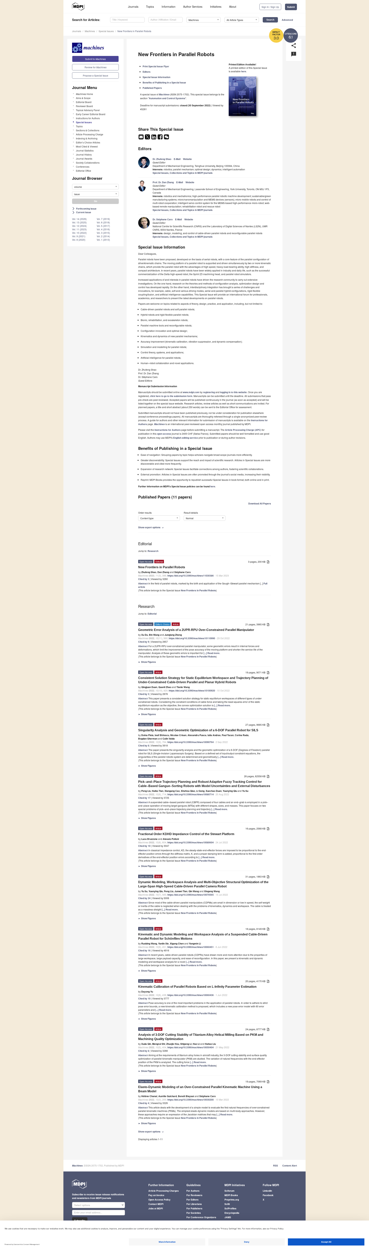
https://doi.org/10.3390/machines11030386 (190, 575)
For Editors (192, 1199)
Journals (133, 6)
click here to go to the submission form (171, 396)
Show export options (151, 527)
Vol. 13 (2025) (79, 222)
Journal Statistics (85, 150)
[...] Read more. (212, 653)
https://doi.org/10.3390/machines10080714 (190, 794)
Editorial (152, 613)
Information (168, 6)
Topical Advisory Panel (88, 110)
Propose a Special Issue (95, 75)
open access (164, 433)
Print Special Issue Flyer (156, 66)
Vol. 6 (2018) (103, 222)
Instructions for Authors (88, 118)
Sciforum (229, 1190)
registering (209, 392)
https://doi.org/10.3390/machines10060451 (190, 947)
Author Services (192, 6)
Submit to (95, 59)
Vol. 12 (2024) (79, 225)
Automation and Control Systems (167, 98)
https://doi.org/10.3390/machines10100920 (192, 690)
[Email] (141, 138)
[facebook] (160, 138)
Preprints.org (231, 1199)
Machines (90, 31)
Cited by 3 (143, 579)
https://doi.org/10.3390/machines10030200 (190, 1099)
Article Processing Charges (163, 1190)
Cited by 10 (144, 846)
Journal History (84, 154)
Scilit (227, 1204)
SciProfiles (230, 1208)
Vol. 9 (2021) (78, 236)
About (232, 6)
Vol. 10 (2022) (79, 232)
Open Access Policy (159, 1199)
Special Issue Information (156, 77)
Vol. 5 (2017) (103, 225)
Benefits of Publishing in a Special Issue (164, 82)
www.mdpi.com (191, 392)
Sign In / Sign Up (270, 6)
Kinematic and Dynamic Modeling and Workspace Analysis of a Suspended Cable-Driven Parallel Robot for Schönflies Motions (203, 936)
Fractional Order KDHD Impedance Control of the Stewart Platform (186, 834)
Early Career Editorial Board (90, 114)
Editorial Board (83, 102)
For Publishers (194, 1208)
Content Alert (289, 1165)
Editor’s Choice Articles (88, 142)
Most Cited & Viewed (87, 146)
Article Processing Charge (89, 134)
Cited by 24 (144, 898)
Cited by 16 (144, 950)
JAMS (227, 1217)
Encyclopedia (231, 1213)
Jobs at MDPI (155, 1208)
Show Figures (147, 662)
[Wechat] (166, 138)
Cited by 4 (143, 1103)
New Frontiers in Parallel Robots (134, 31)
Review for (95, 67)
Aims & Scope (83, 98)
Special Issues (106, 31)
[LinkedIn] (154, 138)
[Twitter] (147, 138)
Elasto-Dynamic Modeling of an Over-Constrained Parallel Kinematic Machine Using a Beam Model (200, 1089)
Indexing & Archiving (86, 138)
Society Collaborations (88, 162)
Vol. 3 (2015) (103, 232)
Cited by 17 (144, 798)
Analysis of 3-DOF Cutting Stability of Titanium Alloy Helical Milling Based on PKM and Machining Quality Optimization (200, 1037)
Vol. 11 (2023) (79, 229)
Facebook (268, 1195)
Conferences (82, 166)
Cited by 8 (143, 745)
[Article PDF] (268, 562)
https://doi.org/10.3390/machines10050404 (190, 1047)
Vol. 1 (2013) (103, 239)
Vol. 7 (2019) (103, 218)
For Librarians (194, 1204)
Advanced (287, 20)
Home (84, 94)
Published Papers (152, 88)
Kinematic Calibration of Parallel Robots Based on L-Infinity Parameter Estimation (197, 986)
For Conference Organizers (201, 1217)
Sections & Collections (87, 130)
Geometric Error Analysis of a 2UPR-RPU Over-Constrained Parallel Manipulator (196, 629)
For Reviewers (194, 1195)
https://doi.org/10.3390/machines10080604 (190, 842)
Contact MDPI (155, 1204)
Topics (150, 6)
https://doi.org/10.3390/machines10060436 (190, 995)
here (243, 71)
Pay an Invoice (156, 1195)
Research (153, 551)
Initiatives (215, 6)
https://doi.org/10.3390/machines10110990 (192, 638)
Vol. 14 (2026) (79, 218)
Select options (82, 1205)
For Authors (192, 1190)
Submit (291, 7)
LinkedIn (267, 1190)
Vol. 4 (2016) (103, 229)
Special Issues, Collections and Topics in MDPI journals (183, 173)
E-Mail (177, 159)
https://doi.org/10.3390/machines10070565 (190, 894)
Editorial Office (83, 170)
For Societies (193, 1213)
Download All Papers (259, 503)
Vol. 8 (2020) (78, 239)
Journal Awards (84, 158)
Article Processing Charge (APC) (243, 430)
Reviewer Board (84, 106)
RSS (275, 1165)
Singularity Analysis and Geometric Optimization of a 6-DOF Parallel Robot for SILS (198, 730)
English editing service (185, 437)
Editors (146, 71)
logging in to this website (233, 392)
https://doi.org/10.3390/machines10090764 (190, 742)
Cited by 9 (143, 641)
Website (187, 159)
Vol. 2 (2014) (103, 236)
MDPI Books (231, 1195)
